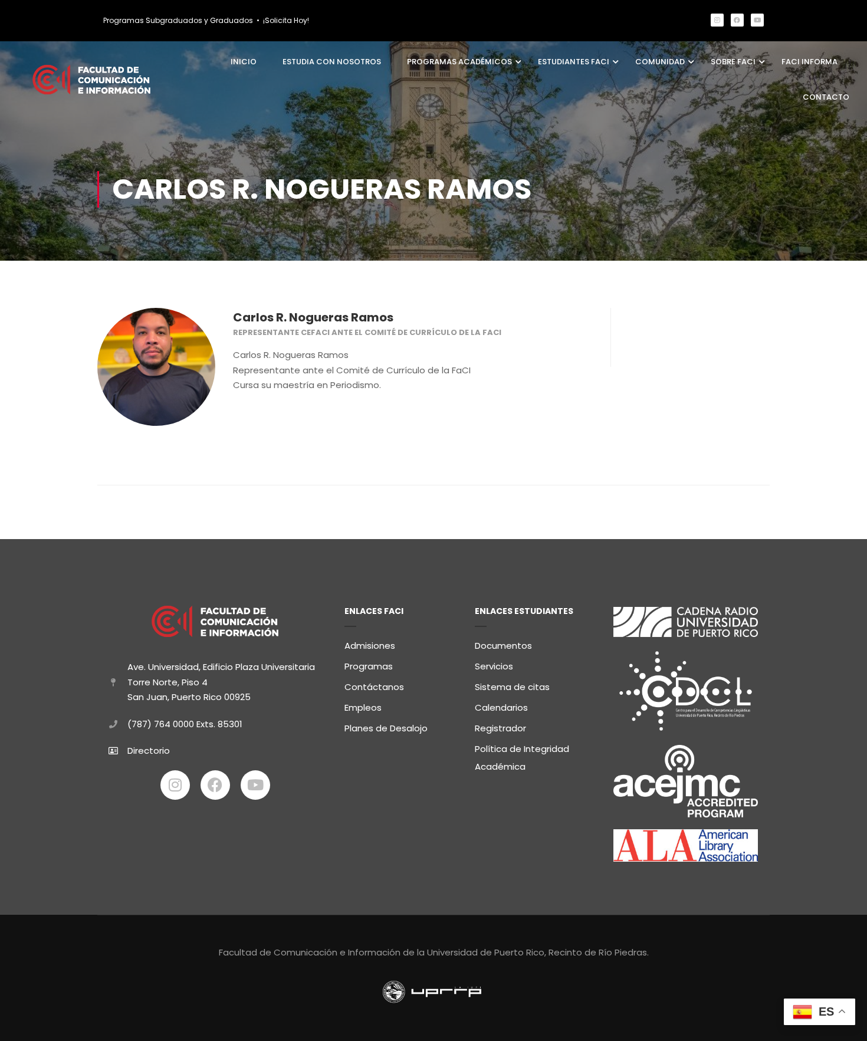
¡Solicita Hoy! (286, 20)
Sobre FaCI (733, 61)
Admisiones (369, 645)
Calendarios (501, 707)
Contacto (826, 97)
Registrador (500, 728)
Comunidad (660, 61)
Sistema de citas (512, 687)
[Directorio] (113, 751)
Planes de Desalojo (386, 728)
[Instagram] (717, 20)
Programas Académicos (459, 61)
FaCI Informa (809, 61)
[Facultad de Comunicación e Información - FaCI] (91, 79)
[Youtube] (757, 20)
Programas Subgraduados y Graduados (178, 20)
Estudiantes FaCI (573, 61)
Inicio (244, 61)
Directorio (148, 750)
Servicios (494, 666)
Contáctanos (374, 687)
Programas (368, 666)
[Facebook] (737, 20)
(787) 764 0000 (160, 724)
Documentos (503, 645)
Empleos (363, 707)
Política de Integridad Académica (522, 758)
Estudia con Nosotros (332, 61)
